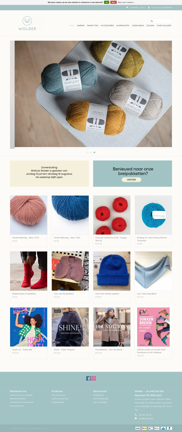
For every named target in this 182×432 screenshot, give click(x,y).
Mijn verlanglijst (100, 402)
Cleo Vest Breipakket (64, 293)
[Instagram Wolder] (93, 378)
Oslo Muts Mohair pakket (107, 293)
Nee (113, 2)
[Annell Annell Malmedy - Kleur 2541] (70, 215)
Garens (81, 25)
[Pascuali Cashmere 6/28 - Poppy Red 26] (112, 215)
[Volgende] (166, 95)
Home (72, 25)
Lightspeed (45, 428)
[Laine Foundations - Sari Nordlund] (112, 327)
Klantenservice (17, 406)
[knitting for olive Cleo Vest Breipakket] (70, 270)
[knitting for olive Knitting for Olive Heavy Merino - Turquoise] (153, 215)
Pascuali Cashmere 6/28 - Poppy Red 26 (111, 239)
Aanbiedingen (58, 402)
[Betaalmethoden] (137, 428)
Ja (107, 2)
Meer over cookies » (126, 2)
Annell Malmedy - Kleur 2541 (67, 237)
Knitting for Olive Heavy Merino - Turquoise (152, 239)
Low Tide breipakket (147, 293)
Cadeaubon (138, 25)
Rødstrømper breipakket (24, 293)
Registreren (98, 395)
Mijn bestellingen (101, 398)
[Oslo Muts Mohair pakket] (112, 270)
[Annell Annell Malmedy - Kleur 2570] (28, 215)
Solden (150, 25)
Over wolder (164, 25)
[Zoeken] (150, 21)
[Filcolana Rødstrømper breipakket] (28, 270)
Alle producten (58, 395)
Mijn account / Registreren (161, 7)
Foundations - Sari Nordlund (108, 349)
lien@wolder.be (146, 418)
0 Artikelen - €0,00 (137, 7)
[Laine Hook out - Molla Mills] (28, 327)
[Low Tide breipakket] (153, 270)
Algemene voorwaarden (21, 395)
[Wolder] (27, 23)
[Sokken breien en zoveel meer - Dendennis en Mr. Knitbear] (153, 327)
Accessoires (107, 25)
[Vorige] (15, 95)
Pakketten (92, 25)
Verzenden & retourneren (21, 402)
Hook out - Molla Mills (22, 349)
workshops (122, 25)
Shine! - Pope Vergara (64, 349)
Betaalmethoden (18, 398)
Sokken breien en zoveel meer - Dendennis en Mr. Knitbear (152, 351)
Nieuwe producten (60, 398)
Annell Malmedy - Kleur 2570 (25, 237)
